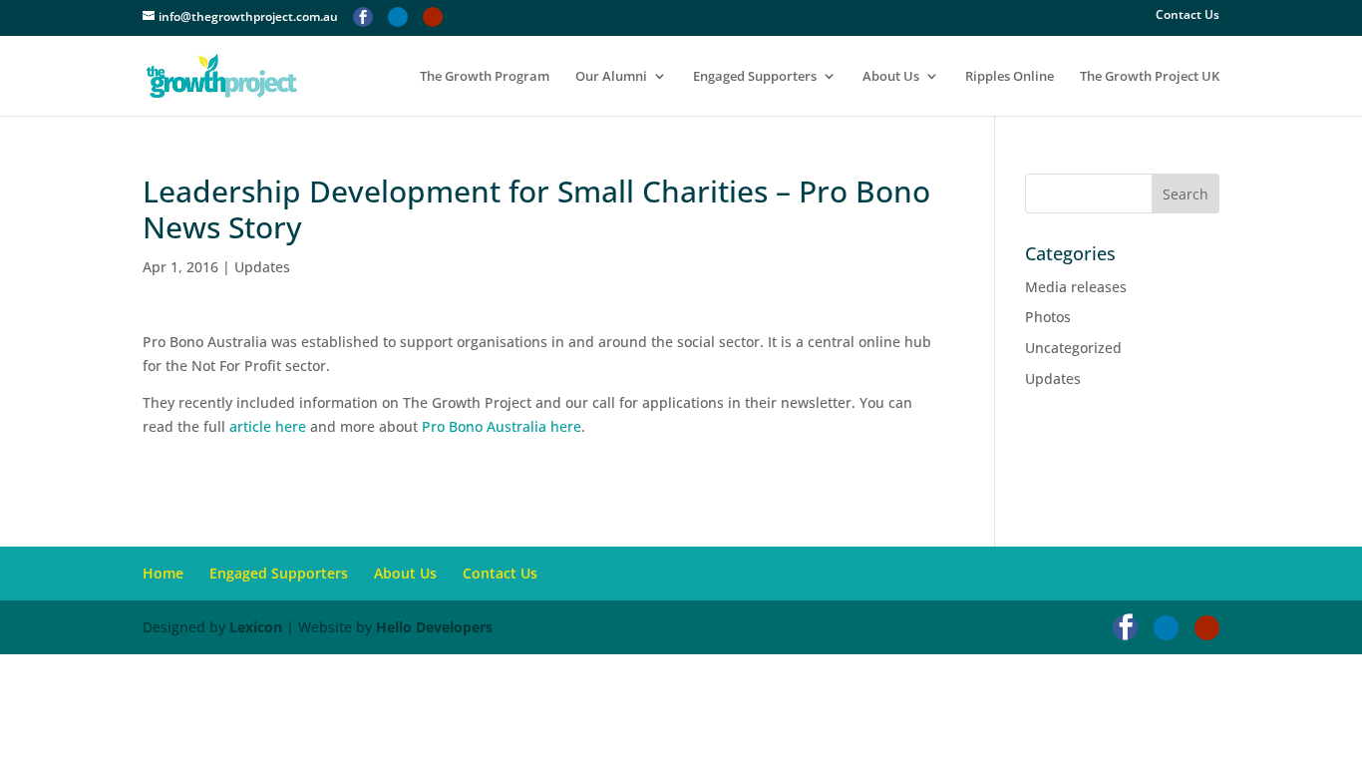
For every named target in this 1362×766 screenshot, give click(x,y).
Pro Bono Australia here (501, 426)
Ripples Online (1009, 77)
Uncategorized (1073, 347)
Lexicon (255, 626)
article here (267, 426)
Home (163, 573)
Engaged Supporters (755, 77)
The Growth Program (484, 77)
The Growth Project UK (1149, 77)
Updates (262, 266)
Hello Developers (434, 626)
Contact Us (1187, 16)
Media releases (1076, 286)
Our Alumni (611, 77)
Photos (1048, 316)
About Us (890, 77)
